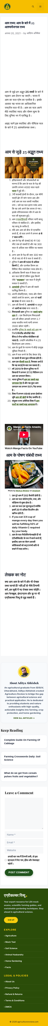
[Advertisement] (24, 61)
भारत (14, 190)
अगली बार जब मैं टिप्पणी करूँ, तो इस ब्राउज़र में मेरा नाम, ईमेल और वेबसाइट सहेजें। (23, 860)
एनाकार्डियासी (21, 219)
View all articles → (24, 718)
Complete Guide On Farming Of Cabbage (22, 741)
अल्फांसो (15, 287)
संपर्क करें (11, 920)
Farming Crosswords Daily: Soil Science (22, 758)
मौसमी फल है (24, 361)
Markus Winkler (22, 491)
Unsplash (36, 491)
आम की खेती (21, 397)
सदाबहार (20, 279)
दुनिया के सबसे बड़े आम (29, 329)
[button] (33, 7)
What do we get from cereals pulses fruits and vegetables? (21, 775)
